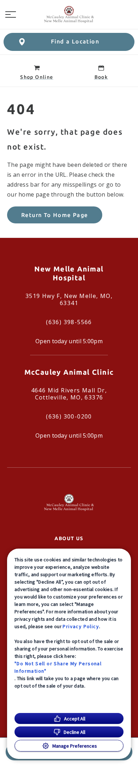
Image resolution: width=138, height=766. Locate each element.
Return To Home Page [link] (54, 215)
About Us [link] (68, 538)
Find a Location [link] (75, 41)
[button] (10, 14)
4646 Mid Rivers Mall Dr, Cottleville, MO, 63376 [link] (69, 394)
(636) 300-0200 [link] (69, 416)
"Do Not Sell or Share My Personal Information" (58, 667)
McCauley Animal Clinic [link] (69, 372)
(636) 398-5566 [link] (69, 322)
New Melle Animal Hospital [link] (68, 273)
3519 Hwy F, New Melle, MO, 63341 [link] (69, 299)
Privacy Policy (81, 626)
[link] (69, 14)
